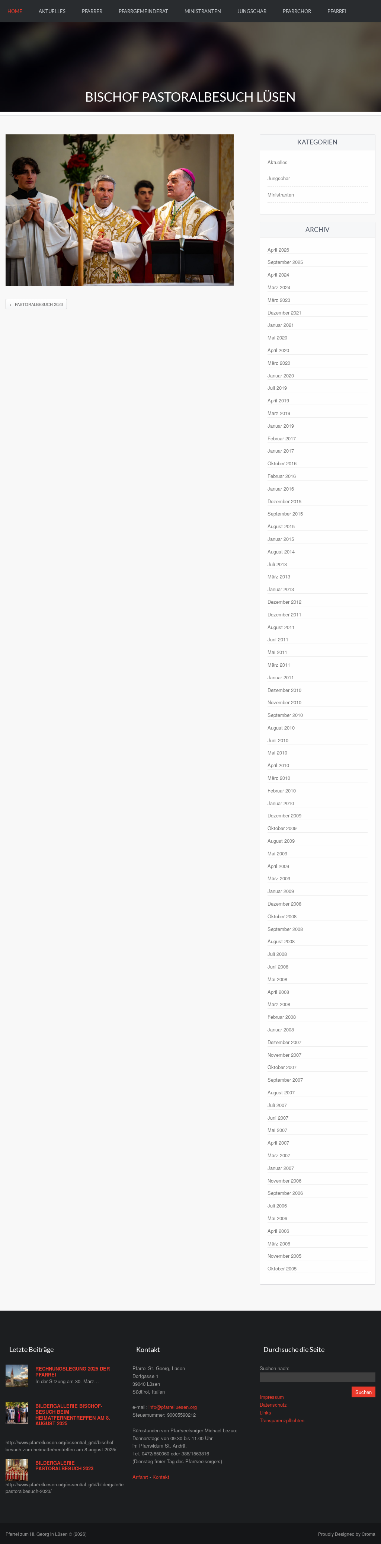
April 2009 (278, 866)
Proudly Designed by (346, 1534)
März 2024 (279, 287)
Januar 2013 (281, 589)
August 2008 (281, 941)
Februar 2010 (282, 790)
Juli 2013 (277, 564)
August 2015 (281, 526)
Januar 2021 (281, 324)
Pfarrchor (297, 11)
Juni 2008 (278, 966)
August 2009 (281, 840)
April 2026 (278, 249)
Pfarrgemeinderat (143, 11)
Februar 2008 (282, 1016)
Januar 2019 (281, 425)
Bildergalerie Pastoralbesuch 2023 (64, 1465)
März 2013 (279, 576)
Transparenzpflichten (282, 1420)
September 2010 (285, 714)
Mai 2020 (277, 337)
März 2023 (279, 299)
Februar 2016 (282, 475)
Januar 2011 (281, 677)
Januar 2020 (281, 375)
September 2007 (285, 1079)
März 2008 (279, 1004)
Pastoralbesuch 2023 (36, 304)
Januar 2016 (281, 488)
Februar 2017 (282, 438)
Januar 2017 (281, 450)
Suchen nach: (274, 1368)
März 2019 (279, 413)
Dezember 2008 (284, 903)
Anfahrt (140, 1476)
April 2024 (278, 274)
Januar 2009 (281, 890)
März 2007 (279, 1155)
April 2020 (278, 350)
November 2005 (284, 1255)
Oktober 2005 (282, 1268)
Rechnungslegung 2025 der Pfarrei (72, 1371)
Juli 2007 (277, 1104)
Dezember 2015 (284, 501)
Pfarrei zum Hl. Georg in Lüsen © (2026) (46, 1534)
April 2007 (278, 1142)
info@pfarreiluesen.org (172, 1406)
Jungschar (251, 11)
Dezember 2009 (284, 815)
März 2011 (279, 664)
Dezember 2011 (284, 614)
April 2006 (278, 1230)
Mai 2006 (277, 1218)
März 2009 (279, 878)
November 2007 (284, 1054)
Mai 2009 (277, 853)
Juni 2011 (278, 639)
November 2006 (284, 1180)
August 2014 (281, 551)
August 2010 (281, 727)
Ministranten (203, 11)
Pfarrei (336, 11)
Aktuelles (52, 11)
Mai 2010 (277, 752)
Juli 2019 (277, 387)
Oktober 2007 (282, 1067)
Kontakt (161, 1476)
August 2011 (281, 627)
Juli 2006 (277, 1205)
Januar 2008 (281, 1029)
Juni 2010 (278, 740)
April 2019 (278, 400)
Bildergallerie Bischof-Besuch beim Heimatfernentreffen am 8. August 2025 (72, 1414)
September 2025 (285, 261)
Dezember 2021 (284, 312)
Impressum (272, 1396)
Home (14, 11)
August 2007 (281, 1092)
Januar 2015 (281, 538)
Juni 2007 (278, 1117)
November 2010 (284, 702)
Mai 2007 (277, 1129)
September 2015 (285, 513)
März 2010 (279, 777)
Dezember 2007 (284, 1042)
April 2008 (278, 991)
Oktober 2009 (282, 828)
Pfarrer (92, 11)
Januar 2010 (281, 803)
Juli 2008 (277, 953)
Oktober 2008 (282, 916)
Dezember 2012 (284, 601)
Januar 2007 (281, 1167)
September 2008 (285, 928)
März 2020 (279, 362)
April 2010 (278, 765)
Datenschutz (273, 1404)
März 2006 (279, 1243)
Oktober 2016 (282, 463)
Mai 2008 (277, 979)
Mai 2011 (277, 651)
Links (265, 1412)
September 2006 (285, 1192)
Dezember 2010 (284, 689)
